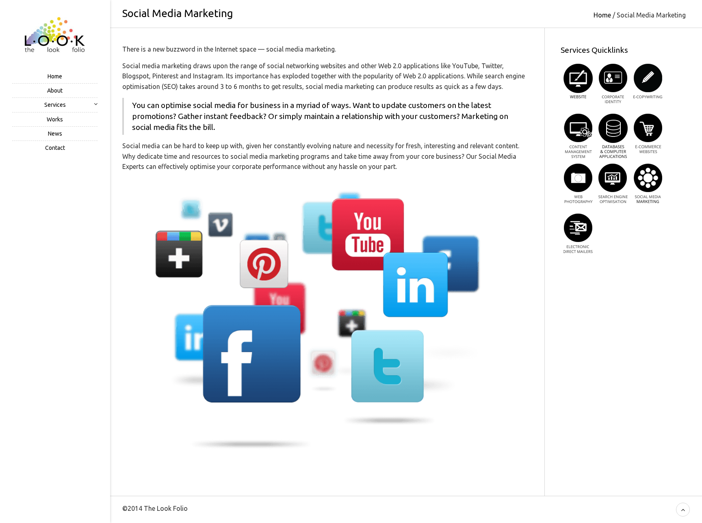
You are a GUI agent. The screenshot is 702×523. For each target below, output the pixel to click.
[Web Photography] (578, 186)
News (55, 133)
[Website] (578, 86)
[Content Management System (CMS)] (578, 136)
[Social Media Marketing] (648, 186)
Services (55, 105)
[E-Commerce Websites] (648, 136)
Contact (55, 148)
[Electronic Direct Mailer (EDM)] (578, 236)
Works (55, 119)
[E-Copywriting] (648, 86)
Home (55, 76)
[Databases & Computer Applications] (613, 136)
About (55, 90)
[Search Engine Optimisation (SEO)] (613, 186)
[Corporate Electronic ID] (613, 86)
